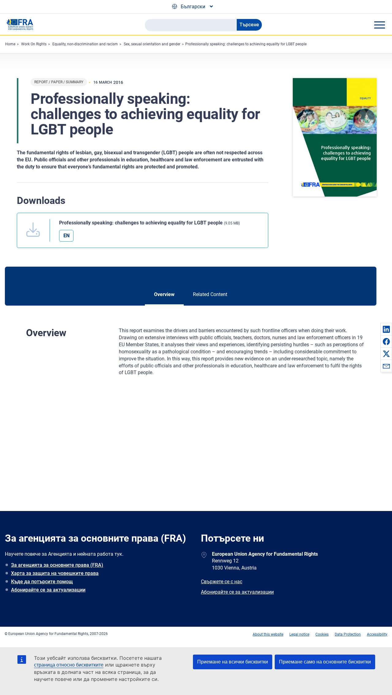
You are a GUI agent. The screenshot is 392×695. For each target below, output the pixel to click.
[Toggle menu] (379, 24)
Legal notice (299, 634)
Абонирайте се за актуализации (48, 590)
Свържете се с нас (221, 581)
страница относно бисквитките (69, 664)
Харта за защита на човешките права (55, 573)
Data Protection (348, 634)
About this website (268, 634)
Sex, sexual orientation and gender (152, 44)
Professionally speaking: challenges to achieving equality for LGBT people (246, 44)
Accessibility (377, 634)
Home (10, 44)
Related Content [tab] (210, 294)
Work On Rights (34, 44)
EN (66, 236)
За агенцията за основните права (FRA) (57, 565)
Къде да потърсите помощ (42, 581)
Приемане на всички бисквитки (232, 661)
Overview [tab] (164, 294)
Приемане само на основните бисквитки (325, 661)
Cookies (322, 634)
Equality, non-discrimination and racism (85, 44)
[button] (386, 329)
